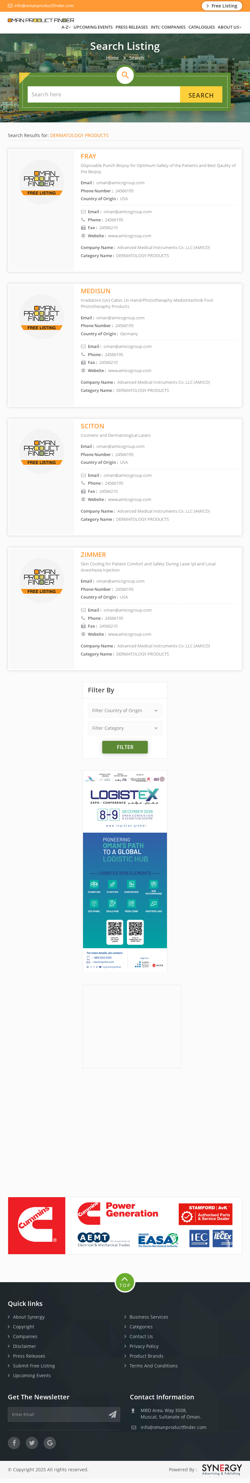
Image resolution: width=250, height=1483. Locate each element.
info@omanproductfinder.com (43, 5)
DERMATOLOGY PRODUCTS (79, 135)
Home (112, 58)
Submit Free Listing (34, 1366)
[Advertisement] (132, 1025)
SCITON (92, 426)
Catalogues (201, 27)
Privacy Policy (144, 1346)
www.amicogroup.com (129, 236)
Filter (125, 747)
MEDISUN (96, 290)
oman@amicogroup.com (128, 212)
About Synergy (29, 1317)
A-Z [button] (65, 27)
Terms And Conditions (154, 1366)
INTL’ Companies (168, 27)
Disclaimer (24, 1346)
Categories (141, 1327)
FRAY (88, 156)
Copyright (23, 1327)
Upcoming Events (93, 27)
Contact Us (141, 1336)
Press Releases (132, 27)
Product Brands (146, 1356)
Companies (25, 1336)
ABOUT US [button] (228, 27)
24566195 (114, 220)
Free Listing (223, 6)
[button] (125, 710)
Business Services (149, 1317)
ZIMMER (93, 554)
